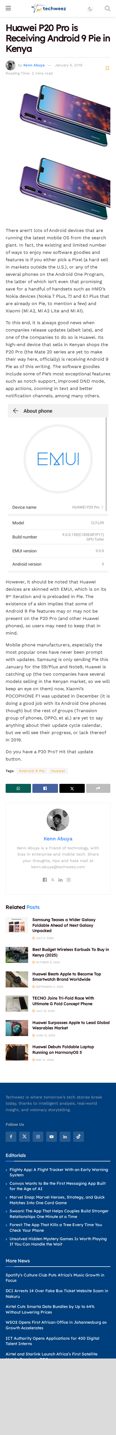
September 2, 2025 (49, 986)
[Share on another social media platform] (98, 788)
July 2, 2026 (44, 938)
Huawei (58, 771)
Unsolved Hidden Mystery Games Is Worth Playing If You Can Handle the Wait (58, 1241)
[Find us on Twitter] (24, 1137)
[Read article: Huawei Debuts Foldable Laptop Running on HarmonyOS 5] (17, 1052)
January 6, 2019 (68, 65)
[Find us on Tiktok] (78, 1137)
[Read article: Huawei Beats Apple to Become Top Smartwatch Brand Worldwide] (17, 979)
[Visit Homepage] (49, 8)
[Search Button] (107, 8)
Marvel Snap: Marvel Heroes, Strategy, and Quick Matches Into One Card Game (57, 1200)
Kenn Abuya (33, 65)
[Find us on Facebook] (11, 1137)
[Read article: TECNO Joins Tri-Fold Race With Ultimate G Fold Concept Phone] (17, 1004)
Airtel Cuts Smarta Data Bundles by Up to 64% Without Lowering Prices (50, 1309)
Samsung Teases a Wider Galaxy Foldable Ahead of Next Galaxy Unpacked (63, 925)
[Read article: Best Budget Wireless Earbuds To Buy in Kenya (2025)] (17, 955)
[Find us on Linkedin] (65, 1137)
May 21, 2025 (44, 1059)
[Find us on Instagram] (38, 1137)
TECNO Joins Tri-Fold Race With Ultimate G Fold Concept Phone (63, 1001)
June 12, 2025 (45, 1035)
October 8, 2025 (47, 962)
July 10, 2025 (45, 1010)
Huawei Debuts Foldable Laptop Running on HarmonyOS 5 (63, 1049)
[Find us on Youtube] (51, 1137)
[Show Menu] (8, 8)
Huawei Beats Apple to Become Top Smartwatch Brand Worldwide (66, 976)
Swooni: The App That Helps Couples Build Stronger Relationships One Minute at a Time (59, 1213)
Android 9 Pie (32, 771)
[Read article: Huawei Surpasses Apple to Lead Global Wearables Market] (17, 1028)
